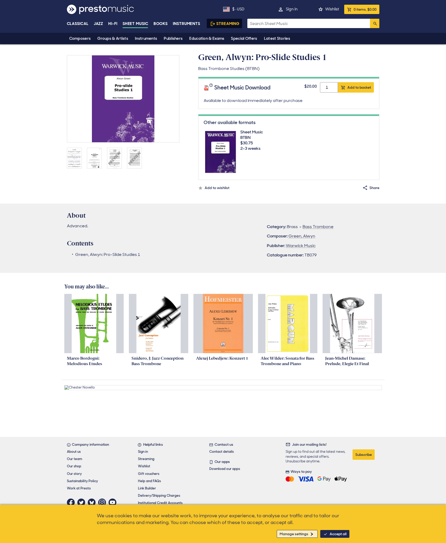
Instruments (146, 38)
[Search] (374, 23)
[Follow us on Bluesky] (93, 502)
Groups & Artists (112, 38)
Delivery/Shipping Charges (159, 495)
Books (161, 23)
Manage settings (294, 534)
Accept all (338, 534)
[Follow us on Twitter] (82, 502)
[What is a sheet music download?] (212, 88)
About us (74, 451)
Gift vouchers (148, 473)
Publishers (173, 38)
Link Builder (147, 488)
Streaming (228, 23)
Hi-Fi (112, 23)
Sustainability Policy (82, 481)
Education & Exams (206, 38)
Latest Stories (277, 38)
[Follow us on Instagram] (103, 502)
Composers (80, 38)
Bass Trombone (318, 226)
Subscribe (363, 454)
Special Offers (244, 38)
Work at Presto (79, 488)
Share (374, 187)
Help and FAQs (149, 481)
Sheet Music (135, 23)
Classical (78, 23)
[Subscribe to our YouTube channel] (114, 502)
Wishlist (332, 9)
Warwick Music (301, 245)
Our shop (74, 466)
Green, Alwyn (301, 236)
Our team (74, 459)
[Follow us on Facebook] (72, 502)
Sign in (292, 9)
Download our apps (224, 469)
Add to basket (359, 87)
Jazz (98, 23)
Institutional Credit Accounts (160, 503)
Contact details (221, 451)
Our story (74, 473)
